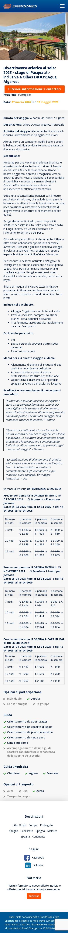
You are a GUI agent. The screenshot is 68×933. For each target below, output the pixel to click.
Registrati (34, 896)
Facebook (38, 857)
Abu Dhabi (19, 825)
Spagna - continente (33, 836)
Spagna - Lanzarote (21, 831)
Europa (33, 825)
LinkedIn (38, 865)
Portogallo (46, 825)
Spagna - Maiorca (46, 831)
